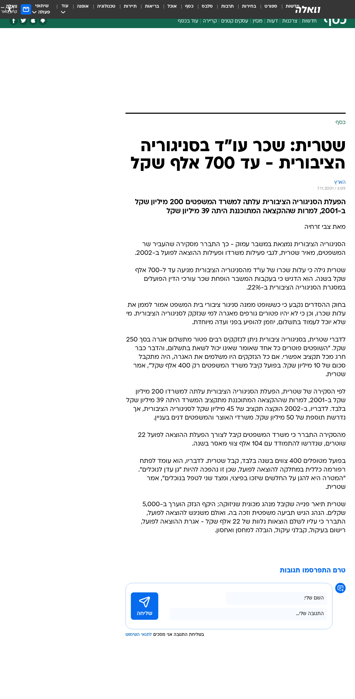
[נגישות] (9, 9)
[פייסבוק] (13, 20)
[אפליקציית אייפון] (33, 20)
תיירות (130, 6)
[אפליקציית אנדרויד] (42, 20)
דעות (272, 21)
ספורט (271, 6)
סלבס (207, 6)
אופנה (83, 6)
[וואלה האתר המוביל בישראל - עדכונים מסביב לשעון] (307, 9)
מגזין (257, 21)
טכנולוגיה (106, 6)
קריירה (210, 21)
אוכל (172, 6)
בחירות (249, 6)
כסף (189, 6)
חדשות (309, 21)
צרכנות (289, 21)
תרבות (227, 6)
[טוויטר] (23, 20)
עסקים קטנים (234, 21)
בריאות (152, 6)
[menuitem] (266, 9)
